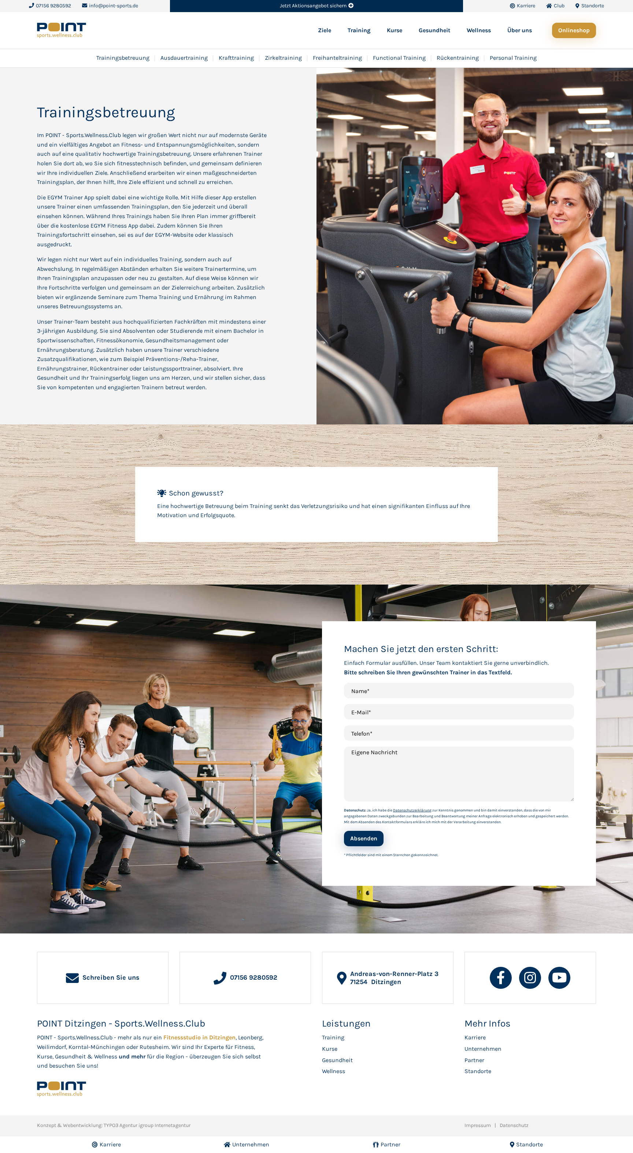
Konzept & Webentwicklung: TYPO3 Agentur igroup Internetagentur (113, 1125)
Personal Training (513, 57)
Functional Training (399, 57)
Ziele (324, 30)
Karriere (475, 1037)
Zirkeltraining (283, 57)
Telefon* (362, 733)
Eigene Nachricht (374, 752)
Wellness (479, 30)
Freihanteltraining (337, 57)
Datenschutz (514, 1125)
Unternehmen (482, 1048)
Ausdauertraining (184, 57)
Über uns (519, 30)
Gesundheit (434, 30)
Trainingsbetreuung (122, 57)
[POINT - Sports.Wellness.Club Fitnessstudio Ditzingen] (61, 29)
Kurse (394, 30)
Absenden (363, 838)
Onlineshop (574, 30)
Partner (474, 1060)
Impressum (477, 1125)
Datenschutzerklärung (412, 810)
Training (359, 30)
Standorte (477, 1071)
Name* (360, 691)
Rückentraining (458, 57)
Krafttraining (236, 57)
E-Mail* (361, 712)
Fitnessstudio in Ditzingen (199, 1037)
